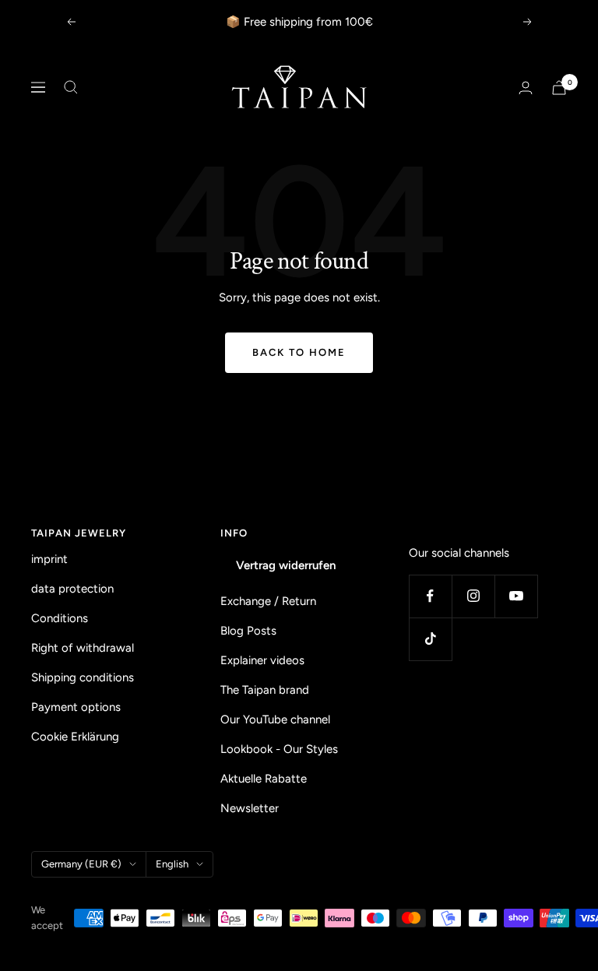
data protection (72, 589)
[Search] (71, 87)
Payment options (76, 707)
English (172, 864)
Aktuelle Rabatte (263, 779)
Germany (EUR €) (81, 864)
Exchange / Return (268, 601)
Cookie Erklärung (75, 737)
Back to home (299, 352)
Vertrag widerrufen (286, 565)
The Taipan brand (264, 690)
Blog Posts (248, 631)
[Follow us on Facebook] (430, 596)
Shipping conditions (82, 677)
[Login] (526, 87)
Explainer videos (262, 660)
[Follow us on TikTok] (430, 638)
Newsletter (249, 808)
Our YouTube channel (275, 719)
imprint (49, 559)
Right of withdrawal (82, 648)
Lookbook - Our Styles (279, 749)
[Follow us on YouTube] (515, 596)
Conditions (59, 618)
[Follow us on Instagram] (473, 596)
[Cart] (559, 87)
